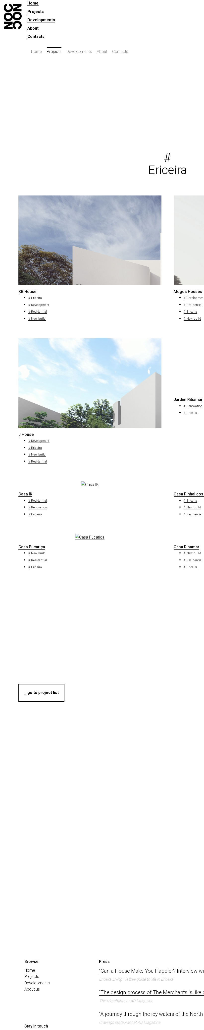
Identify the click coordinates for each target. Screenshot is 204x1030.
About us (32, 989)
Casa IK (25, 494)
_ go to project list (41, 692)
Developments (41, 19)
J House (26, 434)
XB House (27, 291)
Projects (35, 11)
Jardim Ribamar (188, 399)
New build (38, 318)
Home (33, 3)
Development (40, 305)
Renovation (195, 406)
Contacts (36, 36)
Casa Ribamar (186, 547)
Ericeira (36, 298)
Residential (39, 311)
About (33, 28)
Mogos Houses (188, 291)
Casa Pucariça (31, 547)
